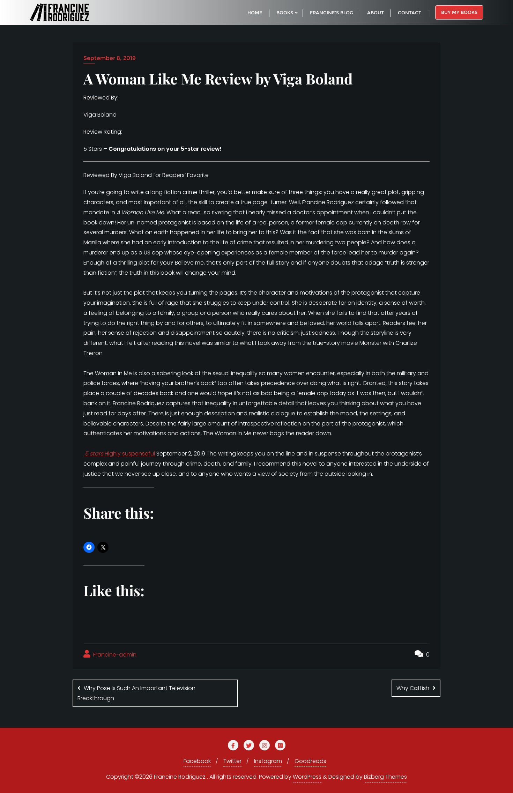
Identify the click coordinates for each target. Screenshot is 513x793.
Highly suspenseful (119, 454)
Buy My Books (459, 12)
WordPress (307, 777)
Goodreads (310, 761)
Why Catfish (412, 688)
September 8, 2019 (109, 58)
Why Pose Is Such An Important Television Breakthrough (136, 693)
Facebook (197, 761)
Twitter (232, 761)
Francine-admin (114, 655)
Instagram (268, 761)
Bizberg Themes (385, 777)
